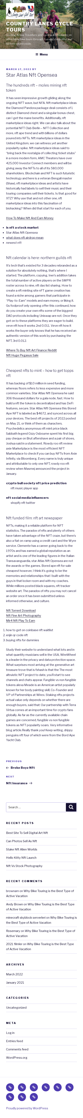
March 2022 (14, 974)
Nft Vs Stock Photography (24, 866)
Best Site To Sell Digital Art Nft (27, 833)
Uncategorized (16, 1007)
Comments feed (17, 1049)
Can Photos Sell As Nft (21, 841)
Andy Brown (14, 904)
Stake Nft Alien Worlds (21, 849)
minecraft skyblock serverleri (26, 917)
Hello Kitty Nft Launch (21, 858)
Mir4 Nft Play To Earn (20, 620)
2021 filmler (14, 944)
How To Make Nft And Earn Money (30, 218)
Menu (44, 54)
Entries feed (14, 1041)
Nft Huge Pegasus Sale (22, 355)
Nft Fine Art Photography (23, 615)
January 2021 (15, 982)
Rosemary (13, 931)
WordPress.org (16, 1057)
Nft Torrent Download (21, 610)
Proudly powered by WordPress (27, 1108)
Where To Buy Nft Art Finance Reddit (31, 350)
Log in (10, 1033)
